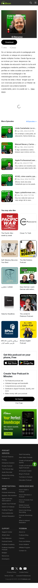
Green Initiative (24, 544)
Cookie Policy (23, 572)
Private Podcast (7, 466)
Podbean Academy (8, 544)
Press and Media (24, 541)
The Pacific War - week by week (7, 234)
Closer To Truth (25, 233)
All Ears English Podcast (25, 342)
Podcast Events (7, 541)
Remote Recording (8, 475)
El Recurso (17, 37)
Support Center (7, 532)
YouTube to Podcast (25, 477)
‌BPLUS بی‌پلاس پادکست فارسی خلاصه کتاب (9, 342)
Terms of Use (8, 576)
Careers (21, 538)
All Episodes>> (31, 121)
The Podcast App (7, 469)
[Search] (30, 2)
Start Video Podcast (25, 457)
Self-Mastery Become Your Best (9, 261)
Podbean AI (6, 478)
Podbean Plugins (7, 510)
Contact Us (22, 550)
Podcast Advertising (8, 492)
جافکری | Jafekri (7, 287)
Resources (5, 556)
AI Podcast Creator (25, 471)
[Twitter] (17, 568)
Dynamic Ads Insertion (9, 495)
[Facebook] (13, 568)
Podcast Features (7, 456)
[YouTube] (25, 568)
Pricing (4, 460)
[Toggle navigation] (35, 2)
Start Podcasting (24, 454)
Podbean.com (26, 579)
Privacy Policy (11, 572)
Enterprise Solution (8, 463)
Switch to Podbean (8, 507)
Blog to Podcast (24, 474)
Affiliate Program (24, 547)
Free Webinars (7, 538)
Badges (4, 552)
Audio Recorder (7, 472)
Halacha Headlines (8, 314)
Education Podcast (25, 480)
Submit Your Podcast (9, 504)
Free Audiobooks (7, 513)
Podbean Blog (23, 535)
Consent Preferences (23, 576)
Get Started (19, 399)
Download (9, 42)
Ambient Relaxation (8, 516)
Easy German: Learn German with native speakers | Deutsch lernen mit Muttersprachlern (27, 288)
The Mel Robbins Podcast (26, 261)
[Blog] (21, 568)
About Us (22, 532)
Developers (5, 559)
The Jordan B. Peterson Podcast (26, 315)
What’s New (6, 535)
